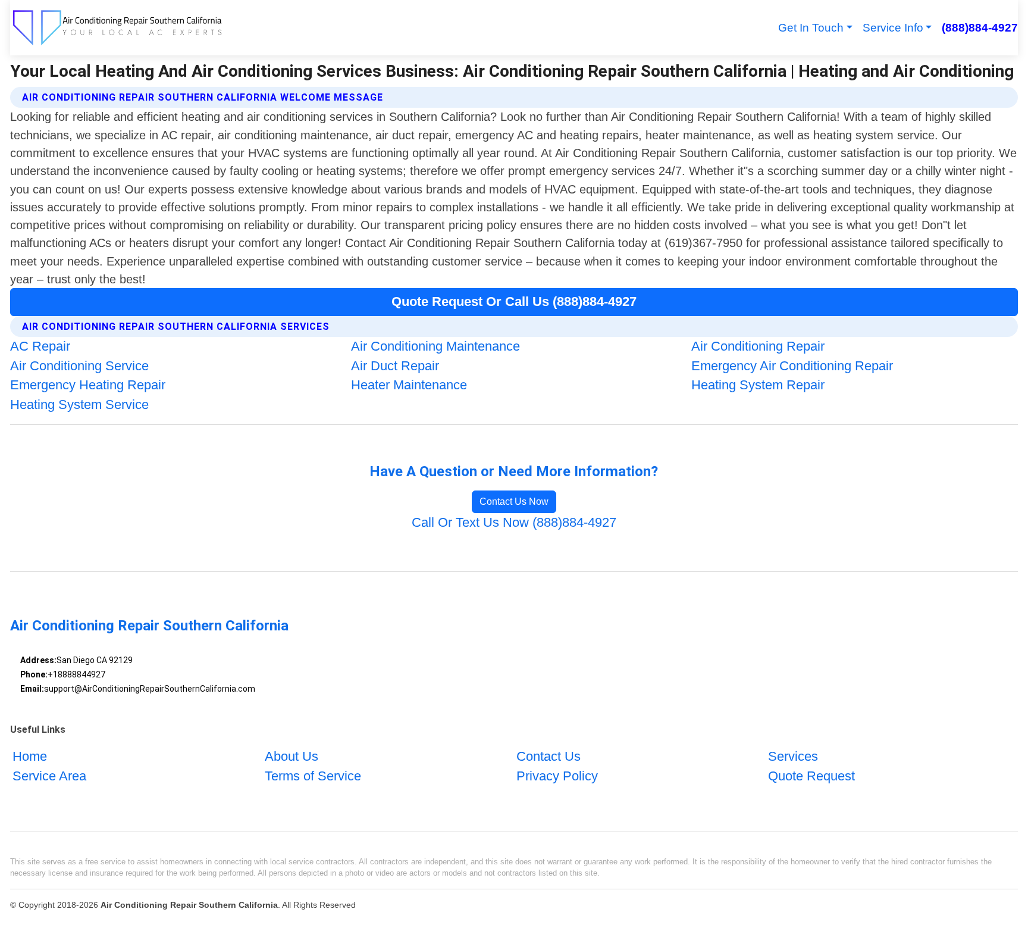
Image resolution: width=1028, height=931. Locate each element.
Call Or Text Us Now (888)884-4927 (514, 522)
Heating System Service (79, 404)
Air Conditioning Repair (758, 346)
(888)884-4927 (979, 27)
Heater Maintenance (409, 384)
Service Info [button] (893, 27)
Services (793, 756)
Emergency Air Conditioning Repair (792, 365)
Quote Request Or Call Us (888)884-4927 (514, 301)
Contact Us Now (514, 501)
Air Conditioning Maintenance (435, 346)
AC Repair (40, 346)
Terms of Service (313, 775)
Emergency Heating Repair (87, 384)
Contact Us (548, 756)
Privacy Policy (557, 775)
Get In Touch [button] (811, 27)
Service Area (49, 775)
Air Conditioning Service (79, 365)
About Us (291, 756)
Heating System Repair (758, 384)
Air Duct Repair (395, 365)
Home (29, 756)
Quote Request (811, 775)
